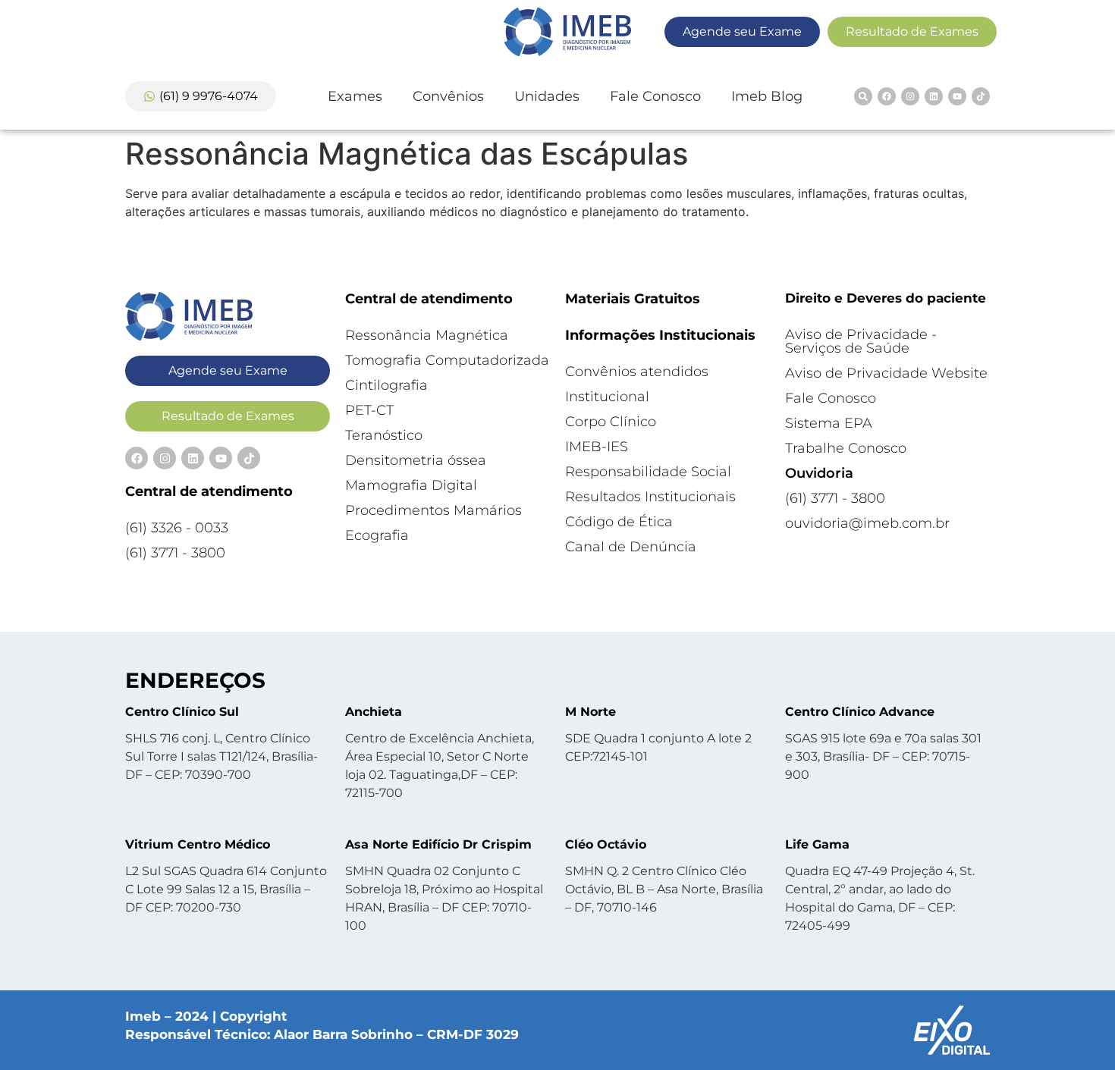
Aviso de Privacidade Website (886, 373)
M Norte (590, 711)
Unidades (546, 96)
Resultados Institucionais (650, 496)
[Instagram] (910, 96)
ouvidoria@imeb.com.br (867, 523)
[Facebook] (887, 96)
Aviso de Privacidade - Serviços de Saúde (861, 341)
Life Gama (817, 844)
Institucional (607, 396)
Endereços (195, 680)
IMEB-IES (596, 446)
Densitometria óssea (415, 460)
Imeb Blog (766, 96)
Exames (355, 96)
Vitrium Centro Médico (197, 844)
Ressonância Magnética (426, 335)
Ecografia (377, 535)
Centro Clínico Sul (182, 711)
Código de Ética (619, 521)
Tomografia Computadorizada (447, 360)
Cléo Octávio (605, 844)
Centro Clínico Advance (859, 711)
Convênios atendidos (636, 371)
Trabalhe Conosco (845, 448)
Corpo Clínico (610, 421)
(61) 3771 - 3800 (175, 552)
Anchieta (373, 711)
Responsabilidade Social (648, 471)
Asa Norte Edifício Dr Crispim (438, 844)
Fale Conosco (655, 96)
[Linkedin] (934, 96)
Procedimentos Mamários (433, 510)
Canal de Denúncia (630, 546)
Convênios (448, 96)
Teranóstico (383, 435)
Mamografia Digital (411, 485)
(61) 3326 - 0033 (176, 527)
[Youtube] (957, 96)
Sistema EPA (828, 423)
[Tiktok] (981, 96)
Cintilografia (386, 385)
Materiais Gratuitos (632, 298)
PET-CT (369, 410)
